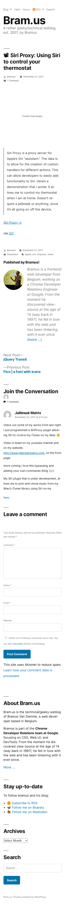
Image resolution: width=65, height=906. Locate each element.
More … (9, 767)
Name (7, 585)
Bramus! (11, 76)
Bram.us (24, 20)
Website (7, 620)
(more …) (34, 339)
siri (34, 254)
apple (28, 254)
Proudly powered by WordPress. (29, 897)
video (50, 254)
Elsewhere (12, 254)
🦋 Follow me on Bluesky (25, 807)
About (26, 9)
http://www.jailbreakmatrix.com (23, 453)
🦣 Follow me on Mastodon (27, 812)
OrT (11, 233)
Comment (9, 545)
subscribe (18, 643)
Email (7, 602)
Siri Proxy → (12, 222)
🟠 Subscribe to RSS (22, 803)
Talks (17, 9)
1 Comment (13, 80)
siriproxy (41, 254)
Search (50, 9)
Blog (5, 9)
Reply (6, 497)
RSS (38, 9)
